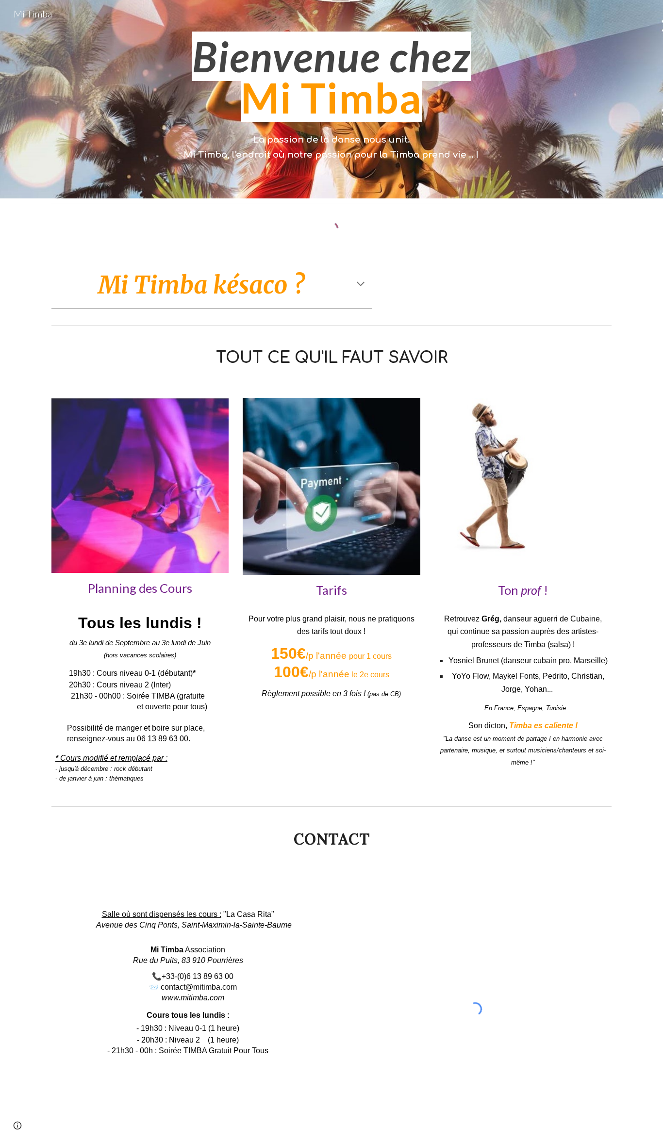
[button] (360, 284)
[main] (331, 77)
